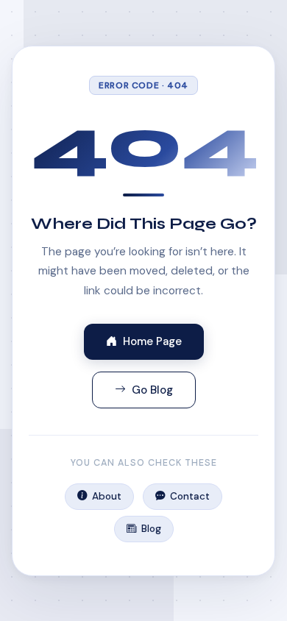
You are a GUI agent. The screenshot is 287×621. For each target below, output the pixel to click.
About (106, 496)
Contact (190, 496)
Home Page (152, 341)
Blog (151, 528)
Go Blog (152, 390)
